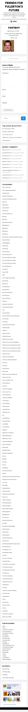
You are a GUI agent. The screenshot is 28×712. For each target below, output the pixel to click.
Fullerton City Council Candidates (10, 342)
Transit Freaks (5, 593)
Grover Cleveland (6, 631)
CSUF (3, 275)
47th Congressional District (9, 190)
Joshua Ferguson (6, 649)
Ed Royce (4, 301)
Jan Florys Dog (6, 638)
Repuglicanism (6, 514)
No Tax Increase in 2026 (8, 128)
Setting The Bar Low (7, 520)
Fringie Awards (6, 327)
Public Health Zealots (7, 508)
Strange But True (6, 549)
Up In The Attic (6, 605)
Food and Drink (6, 313)
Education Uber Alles (7, 304)
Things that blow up (7, 581)
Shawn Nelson (5, 535)
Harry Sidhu (5, 371)
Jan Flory (4, 386)
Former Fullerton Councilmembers (10, 316)
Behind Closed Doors (7, 222)
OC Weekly (4, 674)
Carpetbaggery (6, 243)
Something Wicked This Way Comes (11, 543)
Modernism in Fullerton (8, 432)
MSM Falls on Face (6, 438)
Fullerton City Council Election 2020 (11, 348)
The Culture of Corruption (8, 564)
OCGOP (4, 473)
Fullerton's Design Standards (9, 359)
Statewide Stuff (6, 546)
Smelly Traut (5, 541)
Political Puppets (6, 506)
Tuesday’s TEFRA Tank (8, 131)
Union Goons (5, 602)
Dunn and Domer (6, 298)
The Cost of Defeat (7, 558)
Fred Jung (4, 321)
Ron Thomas (5, 517)
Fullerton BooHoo (6, 336)
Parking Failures (6, 488)
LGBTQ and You (6, 412)
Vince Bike (4, 611)
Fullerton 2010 (6, 333)
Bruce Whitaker (6, 240)
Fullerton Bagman (6, 659)
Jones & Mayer (6, 403)
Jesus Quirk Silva (6, 394)
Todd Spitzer (5, 584)
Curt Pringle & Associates (8, 278)
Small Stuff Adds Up (7, 538)
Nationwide (5, 447)
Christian (4, 642)
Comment (5, 73)
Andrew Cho (5, 210)
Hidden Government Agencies (9, 374)
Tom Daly (4, 587)
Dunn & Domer (5, 295)
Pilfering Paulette (6, 503)
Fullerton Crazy (6, 354)
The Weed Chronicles (7, 579)
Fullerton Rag (5, 669)
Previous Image (14, 58)
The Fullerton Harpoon (7, 629)
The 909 (4, 555)
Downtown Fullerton (7, 292)
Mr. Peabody (5, 635)
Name (4, 89)
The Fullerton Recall (7, 567)
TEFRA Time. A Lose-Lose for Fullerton (12, 137)
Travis (3, 599)
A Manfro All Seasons (7, 196)
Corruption (5, 269)
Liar (3, 415)
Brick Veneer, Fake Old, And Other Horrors (12, 237)
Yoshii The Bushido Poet (8, 645)
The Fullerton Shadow (7, 633)
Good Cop (4, 365)
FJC (3, 310)
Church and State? (7, 254)
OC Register (5, 468)
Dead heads (5, 281)
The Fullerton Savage (7, 647)
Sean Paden (5, 652)
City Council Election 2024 (9, 260)
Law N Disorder (6, 409)
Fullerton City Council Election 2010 (11, 345)
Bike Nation (5, 231)
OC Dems (4, 462)
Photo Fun (5, 497)
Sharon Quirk (5, 532)
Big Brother (5, 228)
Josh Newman (5, 406)
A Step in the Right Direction (9, 199)
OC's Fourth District (7, 470)
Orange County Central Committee (11, 476)
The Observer (5, 573)
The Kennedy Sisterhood (8, 570)
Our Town (4, 482)
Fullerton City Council (7, 339)
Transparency (5, 596)
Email (3, 96)
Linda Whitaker (6, 418)
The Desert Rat (6, 640)
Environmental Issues (7, 307)
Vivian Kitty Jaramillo (7, 614)
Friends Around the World (8, 324)
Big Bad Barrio (5, 225)
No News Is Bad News (7, 453)
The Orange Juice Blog (8, 677)
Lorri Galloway (5, 427)
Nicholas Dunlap (6, 450)
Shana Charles (5, 529)
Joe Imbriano (5, 400)
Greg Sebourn (5, 368)
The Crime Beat (6, 561)
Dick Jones (5, 283)
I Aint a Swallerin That (7, 380)
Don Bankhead (5, 286)
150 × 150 (14, 38)
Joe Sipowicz (5, 636)
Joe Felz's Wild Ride (7, 397)
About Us (4, 202)
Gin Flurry (4, 362)
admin (3, 626)
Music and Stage (6, 444)
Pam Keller (5, 485)
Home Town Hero (6, 377)
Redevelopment (6, 511)
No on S (4, 456)
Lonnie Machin (5, 657)
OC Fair (4, 465)
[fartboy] (8, 45)
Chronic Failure (6, 251)
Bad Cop (4, 216)
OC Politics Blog (6, 672)
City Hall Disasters (6, 266)
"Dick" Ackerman (6, 187)
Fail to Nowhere (6, 140)
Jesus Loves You (6, 392)
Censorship (5, 246)
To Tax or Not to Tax (7, 134)
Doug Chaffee (5, 289)
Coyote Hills (5, 272)
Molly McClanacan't (7, 435)
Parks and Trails (6, 491)
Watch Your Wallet (6, 617)
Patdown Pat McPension (8, 494)
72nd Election (5, 193)
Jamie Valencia (6, 383)
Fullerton (4, 330)
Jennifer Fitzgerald (7, 389)
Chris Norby (5, 248)
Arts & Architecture (7, 213)
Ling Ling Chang (6, 421)
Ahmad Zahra (5, 208)
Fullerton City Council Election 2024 (11, 351)
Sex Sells (4, 523)
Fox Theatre (5, 319)
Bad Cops (4, 219)
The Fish (4, 656)
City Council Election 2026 (9, 263)
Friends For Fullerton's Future (14, 6)
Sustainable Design (7, 552)
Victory (4, 608)
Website (4, 103)
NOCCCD (4, 459)
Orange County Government (9, 479)
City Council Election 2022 (9, 257)
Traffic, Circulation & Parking (9, 590)
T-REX (4, 654)
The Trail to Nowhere (7, 576)
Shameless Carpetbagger (8, 526)
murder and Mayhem (7, 441)
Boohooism (5, 234)
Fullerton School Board (8, 357)
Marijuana (4, 430)
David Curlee (5, 650)
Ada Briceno (5, 205)
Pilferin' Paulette (6, 500)
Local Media (5, 424)
